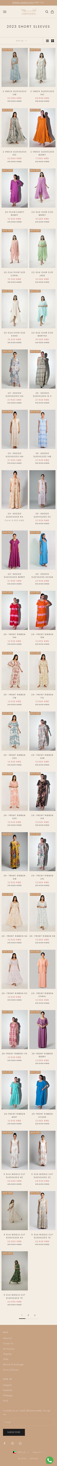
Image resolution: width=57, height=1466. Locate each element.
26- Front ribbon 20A (15, 756)
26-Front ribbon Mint (14, 1115)
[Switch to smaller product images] (52, 41)
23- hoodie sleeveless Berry (14, 575)
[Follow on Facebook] (4, 1443)
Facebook (7, 1390)
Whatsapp (7, 1395)
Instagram (7, 1385)
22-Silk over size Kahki (15, 334)
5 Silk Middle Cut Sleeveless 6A (15, 1236)
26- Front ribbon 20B (42, 756)
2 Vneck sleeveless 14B (15, 93)
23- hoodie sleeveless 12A (15, 394)
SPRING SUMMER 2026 (23, 3)
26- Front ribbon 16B (42, 636)
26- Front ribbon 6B (42, 936)
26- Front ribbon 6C (15, 993)
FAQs (5, 1359)
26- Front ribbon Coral (42, 995)
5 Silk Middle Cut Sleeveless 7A (42, 1236)
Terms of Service (11, 1369)
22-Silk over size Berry (42, 213)
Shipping (7, 1354)
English (37, 1452)
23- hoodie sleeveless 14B (42, 455)
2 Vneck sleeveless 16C (15, 153)
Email (5, 1400)
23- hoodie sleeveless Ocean (42, 575)
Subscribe (14, 1432)
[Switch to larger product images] (47, 41)
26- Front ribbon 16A (15, 636)
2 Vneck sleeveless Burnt (42, 153)
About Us (7, 1338)
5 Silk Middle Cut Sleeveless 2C (42, 1175)
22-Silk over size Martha (42, 334)
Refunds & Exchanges (13, 1364)
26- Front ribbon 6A (15, 936)
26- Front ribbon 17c (42, 696)
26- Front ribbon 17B (15, 696)
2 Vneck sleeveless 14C (42, 93)
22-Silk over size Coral (15, 274)
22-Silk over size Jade (42, 274)
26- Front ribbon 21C (42, 877)
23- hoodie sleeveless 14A (15, 455)
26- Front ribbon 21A (42, 817)
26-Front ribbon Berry (42, 1055)
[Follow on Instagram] (12, 1443)
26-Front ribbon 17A (14, 1053)
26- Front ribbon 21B (15, 877)
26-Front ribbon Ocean (42, 1115)
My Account (8, 1348)
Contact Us (8, 1343)
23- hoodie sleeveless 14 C (42, 394)
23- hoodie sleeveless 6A (14, 515)
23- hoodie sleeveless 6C (42, 515)
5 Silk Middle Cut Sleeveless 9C (15, 1175)
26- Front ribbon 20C (15, 817)
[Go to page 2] (35, 1315)
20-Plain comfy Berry (14, 213)
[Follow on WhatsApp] (20, 1443)
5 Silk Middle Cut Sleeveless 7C (15, 1296)
